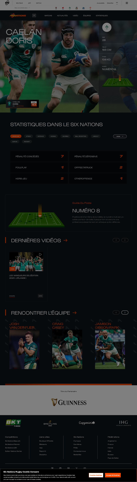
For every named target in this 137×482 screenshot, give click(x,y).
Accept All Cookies (112, 475)
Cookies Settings (96, 475)
